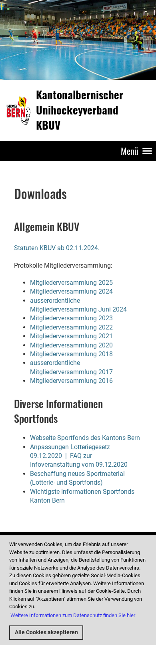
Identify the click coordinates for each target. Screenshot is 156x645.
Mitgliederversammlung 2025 (71, 282)
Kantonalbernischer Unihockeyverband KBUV (79, 110)
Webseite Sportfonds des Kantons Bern (85, 438)
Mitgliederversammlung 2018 (71, 354)
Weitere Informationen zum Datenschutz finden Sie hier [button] (72, 615)
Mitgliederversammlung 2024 (71, 291)
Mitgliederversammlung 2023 (71, 318)
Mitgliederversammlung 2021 (71, 336)
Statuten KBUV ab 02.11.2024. (57, 248)
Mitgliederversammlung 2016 (71, 381)
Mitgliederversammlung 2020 (71, 345)
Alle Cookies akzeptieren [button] (46, 632)
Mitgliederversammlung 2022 (71, 327)
